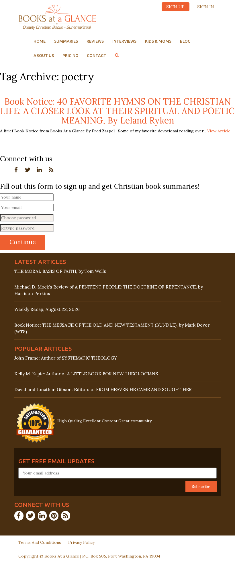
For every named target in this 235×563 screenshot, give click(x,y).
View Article (218, 131)
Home (40, 41)
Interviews (124, 41)
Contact (96, 55)
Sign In (205, 6)
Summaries (66, 41)
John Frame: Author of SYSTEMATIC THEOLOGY (65, 358)
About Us (44, 55)
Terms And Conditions (39, 542)
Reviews (95, 41)
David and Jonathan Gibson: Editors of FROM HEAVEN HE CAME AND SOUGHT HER (103, 389)
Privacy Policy (81, 542)
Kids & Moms (158, 41)
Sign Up (175, 6)
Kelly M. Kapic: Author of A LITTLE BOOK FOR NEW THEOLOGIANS (86, 373)
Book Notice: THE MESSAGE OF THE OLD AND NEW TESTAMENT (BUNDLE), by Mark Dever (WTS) (111, 328)
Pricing (70, 55)
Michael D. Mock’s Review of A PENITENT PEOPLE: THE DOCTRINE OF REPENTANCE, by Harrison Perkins (108, 290)
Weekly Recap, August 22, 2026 (47, 309)
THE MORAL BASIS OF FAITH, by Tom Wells (60, 271)
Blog (185, 41)
